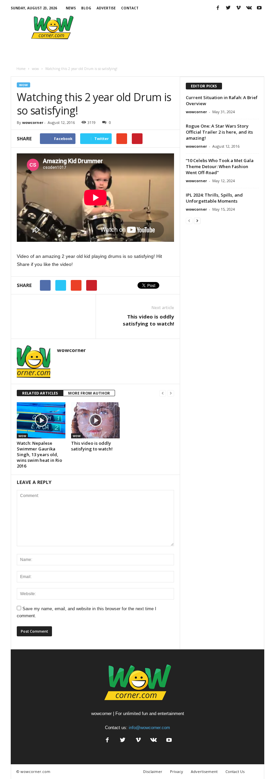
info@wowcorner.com (149, 727)
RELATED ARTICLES (40, 393)
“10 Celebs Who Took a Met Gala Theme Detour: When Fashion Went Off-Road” (220, 166)
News (71, 8)
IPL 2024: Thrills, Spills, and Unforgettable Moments (214, 198)
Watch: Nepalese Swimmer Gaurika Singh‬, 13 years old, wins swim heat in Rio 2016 (39, 454)
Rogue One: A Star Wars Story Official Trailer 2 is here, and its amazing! (219, 132)
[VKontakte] (249, 8)
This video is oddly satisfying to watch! (148, 320)
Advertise (106, 8)
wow (23, 85)
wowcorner (32, 122)
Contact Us (234, 771)
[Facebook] (218, 8)
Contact (130, 8)
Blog (86, 8)
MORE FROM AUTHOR (89, 393)
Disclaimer (152, 771)
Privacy (176, 771)
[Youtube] (259, 8)
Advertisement (204, 771)
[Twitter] (228, 8)
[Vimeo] (238, 8)
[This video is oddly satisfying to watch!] (95, 420)
